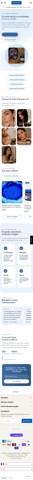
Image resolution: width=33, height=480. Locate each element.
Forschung (4, 453)
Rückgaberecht (25, 453)
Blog (26, 455)
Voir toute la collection (11, 176)
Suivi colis (20, 455)
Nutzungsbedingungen (14, 453)
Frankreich (15, 429)
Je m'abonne (16, 381)
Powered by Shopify (16, 458)
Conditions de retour (11, 455)
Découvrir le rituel (10, 34)
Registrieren (27, 421)
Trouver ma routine (10, 39)
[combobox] (16, 464)
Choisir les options (12, 216)
